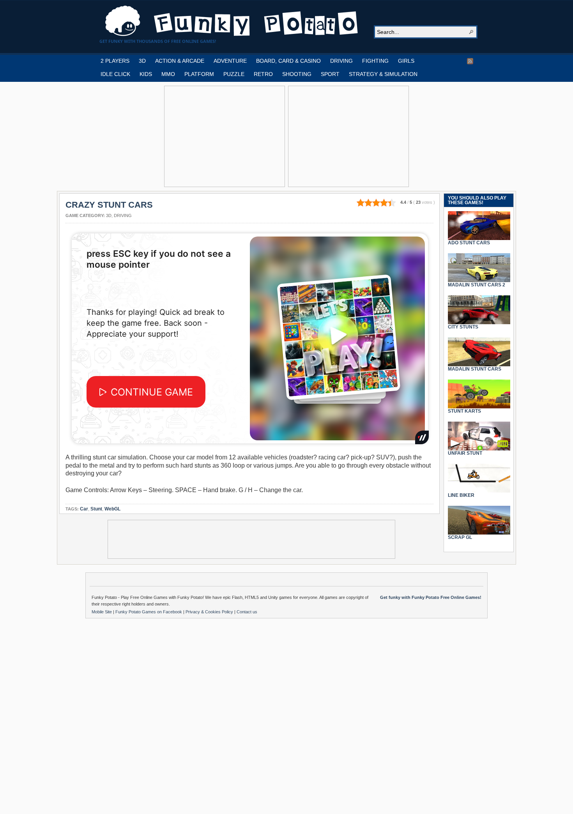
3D (142, 61)
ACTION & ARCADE (179, 61)
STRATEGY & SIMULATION (383, 74)
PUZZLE (233, 74)
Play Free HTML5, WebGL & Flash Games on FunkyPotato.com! (231, 21)
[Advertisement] (224, 136)
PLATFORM (199, 74)
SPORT (330, 74)
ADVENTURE (230, 61)
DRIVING (341, 61)
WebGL (112, 509)
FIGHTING (375, 61)
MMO (168, 74)
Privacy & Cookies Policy (210, 611)
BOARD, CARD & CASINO (288, 61)
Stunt (96, 509)
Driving (123, 215)
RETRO (263, 74)
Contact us (247, 611)
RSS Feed (470, 61)
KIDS (146, 74)
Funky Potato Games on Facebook (149, 611)
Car (84, 509)
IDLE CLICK (115, 74)
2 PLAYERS (115, 61)
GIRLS (406, 61)
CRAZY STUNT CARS (109, 205)
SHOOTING (296, 74)
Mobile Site (102, 611)
